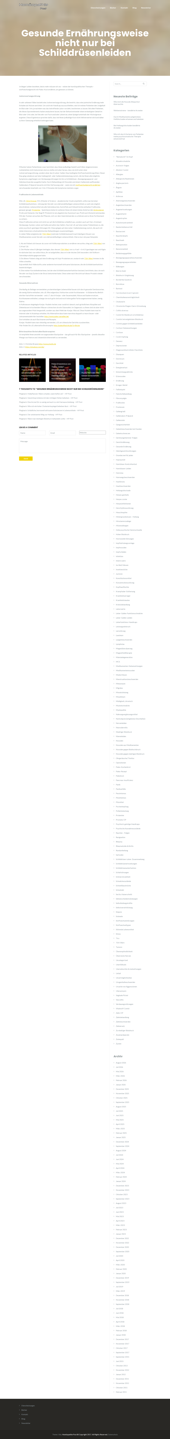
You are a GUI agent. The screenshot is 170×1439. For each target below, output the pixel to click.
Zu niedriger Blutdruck (125, 1030)
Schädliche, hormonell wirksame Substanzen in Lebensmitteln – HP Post (56, 410)
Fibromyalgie (121, 398)
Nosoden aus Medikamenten (127, 745)
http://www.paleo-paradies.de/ (56, 316)
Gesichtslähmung (123, 442)
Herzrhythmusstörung (124, 508)
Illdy (60, 1434)
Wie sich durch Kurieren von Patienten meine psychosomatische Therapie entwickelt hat (129, 136)
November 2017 (122, 1344)
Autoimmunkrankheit (124, 222)
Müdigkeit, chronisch (124, 701)
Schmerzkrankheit (123, 877)
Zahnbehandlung (122, 1017)
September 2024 (122, 1146)
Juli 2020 (119, 1256)
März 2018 (120, 1326)
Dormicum (120, 359)
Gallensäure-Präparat (124, 416)
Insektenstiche (121, 569)
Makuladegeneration (124, 657)
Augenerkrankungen (124, 209)
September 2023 (122, 1199)
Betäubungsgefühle (123, 253)
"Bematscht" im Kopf (124, 157)
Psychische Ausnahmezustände (128, 828)
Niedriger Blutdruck (124, 732)
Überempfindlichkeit (124, 951)
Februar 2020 (121, 1269)
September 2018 (122, 1304)
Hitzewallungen (122, 525)
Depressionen (121, 345)
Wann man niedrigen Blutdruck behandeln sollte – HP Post (50, 419)
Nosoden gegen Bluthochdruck (128, 749)
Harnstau (119, 473)
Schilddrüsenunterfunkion (126, 868)
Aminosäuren (98, 210)
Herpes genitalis (122, 495)
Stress (118, 934)
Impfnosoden (121, 547)
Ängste (119, 187)
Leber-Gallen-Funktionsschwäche (129, 613)
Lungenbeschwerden (124, 640)
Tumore (119, 947)
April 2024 (120, 1168)
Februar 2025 (121, 1133)
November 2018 (122, 1300)
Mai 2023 (120, 1216)
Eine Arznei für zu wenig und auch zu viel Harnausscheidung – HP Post (55, 402)
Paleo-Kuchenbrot (123, 767)
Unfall (118, 973)
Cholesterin (120, 302)
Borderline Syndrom (124, 280)
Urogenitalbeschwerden (125, 982)
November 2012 (122, 1370)
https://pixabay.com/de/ (34, 347)
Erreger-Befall (121, 385)
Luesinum (119, 635)
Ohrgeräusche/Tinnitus (125, 758)
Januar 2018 (121, 1335)
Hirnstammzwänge (123, 521)
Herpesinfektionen (123, 503)
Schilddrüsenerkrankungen (126, 863)
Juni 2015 (120, 1361)
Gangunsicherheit (123, 424)
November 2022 (122, 1243)
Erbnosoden (120, 376)
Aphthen (119, 192)
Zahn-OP (119, 1013)
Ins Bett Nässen (122, 565)
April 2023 (120, 1221)
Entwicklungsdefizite (124, 372)
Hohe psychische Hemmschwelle (129, 530)
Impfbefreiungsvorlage (125, 543)
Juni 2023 (120, 1212)
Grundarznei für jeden (124, 455)
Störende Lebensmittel (125, 929)
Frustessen (120, 407)
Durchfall (119, 363)
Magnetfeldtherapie (124, 653)
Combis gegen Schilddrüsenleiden (129, 323)
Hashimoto (120, 482)
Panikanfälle (121, 789)
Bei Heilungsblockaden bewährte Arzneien (127, 126)
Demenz (119, 341)
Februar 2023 (121, 1229)
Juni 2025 (120, 1115)
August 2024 (121, 1150)
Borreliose (120, 284)
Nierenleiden (121, 736)
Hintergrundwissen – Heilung (127, 517)
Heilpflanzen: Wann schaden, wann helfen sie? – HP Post (50, 394)
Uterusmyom (121, 991)
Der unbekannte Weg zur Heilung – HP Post (45, 414)
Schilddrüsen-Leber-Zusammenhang (130, 859)
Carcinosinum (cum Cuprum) (127, 293)
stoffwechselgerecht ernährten (88, 185)
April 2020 (120, 1260)
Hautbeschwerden (123, 486)
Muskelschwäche (123, 705)
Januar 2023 (121, 1234)
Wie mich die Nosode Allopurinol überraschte (127, 103)
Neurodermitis (122, 727)
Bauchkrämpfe (122, 236)
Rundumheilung (122, 850)
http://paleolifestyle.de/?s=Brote (67, 325)
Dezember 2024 (122, 1142)
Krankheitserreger (123, 596)
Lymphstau (120, 644)
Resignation (120, 837)
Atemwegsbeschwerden (125, 201)
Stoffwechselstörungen (125, 921)
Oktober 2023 (121, 1194)
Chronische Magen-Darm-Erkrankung (131, 306)
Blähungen (120, 266)
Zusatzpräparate (122, 1035)
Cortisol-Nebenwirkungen (126, 328)
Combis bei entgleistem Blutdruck (129, 319)
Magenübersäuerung (124, 648)
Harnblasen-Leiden (123, 468)
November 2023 (122, 1190)
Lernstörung (120, 631)
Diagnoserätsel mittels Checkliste (129, 350)
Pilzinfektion (121, 798)
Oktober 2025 (121, 1098)
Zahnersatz (120, 1026)
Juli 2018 (119, 1308)
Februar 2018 (121, 1330)
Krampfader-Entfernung (125, 591)
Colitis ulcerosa (122, 310)
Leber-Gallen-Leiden (124, 618)
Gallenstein (120, 420)
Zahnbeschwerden (123, 1022)
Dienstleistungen (98, 8)
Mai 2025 (120, 1120)
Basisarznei (120, 231)
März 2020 (120, 1265)
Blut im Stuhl (121, 271)
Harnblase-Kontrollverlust (126, 464)
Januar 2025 (121, 1137)
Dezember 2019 (122, 1278)
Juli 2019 (119, 1286)
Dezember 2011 (122, 1379)
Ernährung (120, 381)
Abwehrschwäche (123, 161)
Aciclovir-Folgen (122, 165)
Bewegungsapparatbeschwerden (129, 258)
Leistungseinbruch (123, 626)
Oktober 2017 (121, 1348)
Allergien (119, 174)
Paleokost (120, 776)
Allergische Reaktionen (125, 179)
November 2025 (122, 1093)
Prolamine (36, 210)
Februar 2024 (121, 1177)
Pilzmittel (120, 802)
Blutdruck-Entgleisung (125, 275)
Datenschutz (113, 1434)
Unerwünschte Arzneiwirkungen (128, 969)
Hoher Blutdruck (122, 534)
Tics (117, 938)
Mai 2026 (120, 1071)
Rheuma (119, 842)
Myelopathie (121, 710)
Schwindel (120, 890)
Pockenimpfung (122, 806)
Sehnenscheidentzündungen (127, 899)
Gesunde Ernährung (123, 446)
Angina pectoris (122, 183)
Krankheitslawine (123, 600)
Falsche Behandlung (124, 394)
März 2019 (120, 1291)
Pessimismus (121, 793)
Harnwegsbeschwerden (125, 477)
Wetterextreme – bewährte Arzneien (128, 110)
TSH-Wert (46, 234)
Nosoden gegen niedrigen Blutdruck (130, 754)
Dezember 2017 (122, 1339)
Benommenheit (122, 249)
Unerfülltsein (121, 964)
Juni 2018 (120, 1313)
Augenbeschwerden (124, 205)
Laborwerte (120, 609)
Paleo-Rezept (121, 771)
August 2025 (121, 1106)
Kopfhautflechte (122, 587)
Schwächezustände (123, 881)
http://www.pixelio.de (47, 344)
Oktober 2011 (121, 1387)
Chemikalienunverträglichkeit (127, 297)
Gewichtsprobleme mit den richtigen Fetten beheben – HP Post (52, 398)
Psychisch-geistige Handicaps (128, 824)
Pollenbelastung (122, 811)
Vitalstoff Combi (122, 1008)
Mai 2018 (120, 1317)
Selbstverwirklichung (124, 907)
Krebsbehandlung (123, 604)
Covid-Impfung (122, 337)
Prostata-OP (121, 820)
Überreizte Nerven (123, 956)
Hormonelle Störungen (125, 539)
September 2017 (122, 1352)
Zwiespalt (120, 1039)
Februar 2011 (121, 1392)
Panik (118, 784)
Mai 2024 (120, 1164)
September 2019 (122, 1282)
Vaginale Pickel (122, 995)
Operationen (121, 762)
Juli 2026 (119, 1067)
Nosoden (119, 741)
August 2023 (121, 1203)
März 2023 (120, 1225)
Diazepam (120, 354)
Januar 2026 (121, 1084)
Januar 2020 (121, 1273)
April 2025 (120, 1124)
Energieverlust (121, 367)
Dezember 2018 (122, 1295)
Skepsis (119, 912)
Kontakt (124, 8)
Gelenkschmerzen (123, 433)
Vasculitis (120, 1000)
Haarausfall (120, 460)
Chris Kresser (31, 201)
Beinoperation (121, 244)
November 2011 (122, 1383)
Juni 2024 (120, 1159)
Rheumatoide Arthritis (124, 846)
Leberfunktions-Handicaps (126, 622)
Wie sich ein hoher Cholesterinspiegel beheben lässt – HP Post (52, 406)
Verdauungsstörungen (124, 1004)
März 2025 (120, 1128)
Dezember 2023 (122, 1185)
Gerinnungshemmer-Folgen (126, 438)
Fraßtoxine (120, 402)
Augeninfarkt (121, 214)
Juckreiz (119, 574)
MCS (118, 662)
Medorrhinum (121, 675)
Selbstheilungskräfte (124, 903)
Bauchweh (120, 240)
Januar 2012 (121, 1374)
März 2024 (120, 1172)
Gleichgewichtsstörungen (126, 451)
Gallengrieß (120, 411)
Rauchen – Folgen (123, 833)
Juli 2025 (119, 1111)
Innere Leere (121, 561)
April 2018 (120, 1322)
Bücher (113, 8)
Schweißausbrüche (123, 885)
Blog (134, 8)
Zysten (118, 1043)
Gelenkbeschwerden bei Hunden (129, 429)
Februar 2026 (121, 1080)
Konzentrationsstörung (125, 582)
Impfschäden (121, 552)
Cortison (119, 332)
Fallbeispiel (120, 389)
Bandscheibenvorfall (124, 227)
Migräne (119, 688)
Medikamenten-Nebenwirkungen (129, 666)
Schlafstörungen (122, 872)
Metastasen (120, 683)
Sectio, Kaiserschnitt (124, 894)
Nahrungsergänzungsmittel (127, 714)
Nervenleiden (121, 723)
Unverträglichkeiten (124, 978)
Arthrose (119, 196)
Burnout (119, 288)
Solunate (119, 916)
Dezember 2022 (122, 1238)
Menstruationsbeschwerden (127, 679)
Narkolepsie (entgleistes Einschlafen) (130, 719)
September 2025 (122, 1102)
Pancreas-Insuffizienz (124, 780)
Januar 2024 (121, 1181)
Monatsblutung (122, 692)
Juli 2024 (119, 1155)
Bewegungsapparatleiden (126, 262)
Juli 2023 (119, 1207)
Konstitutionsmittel (123, 578)
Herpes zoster (121, 499)
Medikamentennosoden (125, 670)
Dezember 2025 (122, 1089)
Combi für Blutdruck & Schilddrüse (129, 315)
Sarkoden (119, 855)
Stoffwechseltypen (123, 925)
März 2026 (120, 1076)
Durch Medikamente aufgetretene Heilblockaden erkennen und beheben (129, 118)
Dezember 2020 (122, 1247)
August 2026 (121, 1063)
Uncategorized (122, 960)
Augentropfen (121, 218)
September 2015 (122, 1357)
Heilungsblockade (123, 490)
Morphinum (120, 697)
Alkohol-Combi (122, 170)
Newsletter (146, 8)
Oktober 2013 (121, 1365)
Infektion (119, 556)
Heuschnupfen (121, 512)
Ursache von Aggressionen (126, 986)
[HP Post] (33, 6)
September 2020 (122, 1251)
